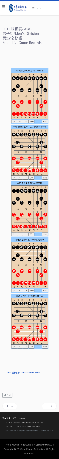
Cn (37, 8)
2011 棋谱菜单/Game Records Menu (23, 373)
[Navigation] (3, 6)
